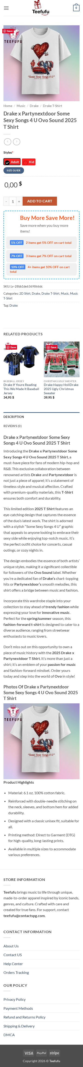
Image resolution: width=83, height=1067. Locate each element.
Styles (8, 152)
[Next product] (7, 141)
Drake (34, 106)
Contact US (12, 954)
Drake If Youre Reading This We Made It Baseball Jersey (21, 389)
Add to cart (40, 201)
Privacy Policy (14, 999)
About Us (11, 946)
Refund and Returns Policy (24, 1017)
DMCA (9, 1034)
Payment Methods (18, 1008)
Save (10, 31)
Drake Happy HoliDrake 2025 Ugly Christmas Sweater (61, 389)
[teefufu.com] (41, 8)
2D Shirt (24, 293)
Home (7, 106)
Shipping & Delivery (19, 1026)
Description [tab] (13, 417)
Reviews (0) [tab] (12, 426)
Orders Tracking (16, 972)
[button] (6, 8)
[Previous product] (16, 141)
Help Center (13, 963)
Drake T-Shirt (52, 106)
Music (21, 106)
